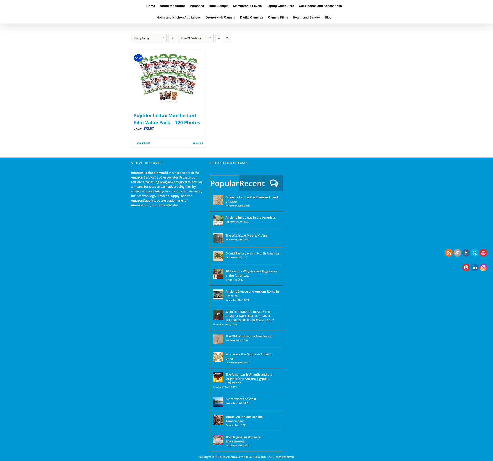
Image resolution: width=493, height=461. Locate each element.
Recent (252, 183)
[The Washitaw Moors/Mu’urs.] (218, 238)
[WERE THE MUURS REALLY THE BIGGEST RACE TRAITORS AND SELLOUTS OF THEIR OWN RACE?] (218, 315)
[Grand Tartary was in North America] (218, 256)
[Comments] (274, 183)
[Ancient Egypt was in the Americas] (218, 220)
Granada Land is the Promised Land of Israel (252, 199)
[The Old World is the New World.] (218, 339)
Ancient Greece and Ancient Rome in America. (252, 293)
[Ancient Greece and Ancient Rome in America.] (218, 294)
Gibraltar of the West (241, 399)
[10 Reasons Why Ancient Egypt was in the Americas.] (218, 274)
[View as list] (227, 38)
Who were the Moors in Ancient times (249, 356)
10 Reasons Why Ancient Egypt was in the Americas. (251, 273)
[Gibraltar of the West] (218, 402)
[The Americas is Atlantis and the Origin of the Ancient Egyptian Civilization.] (218, 377)
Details (199, 142)
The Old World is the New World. (249, 336)
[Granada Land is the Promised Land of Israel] (218, 200)
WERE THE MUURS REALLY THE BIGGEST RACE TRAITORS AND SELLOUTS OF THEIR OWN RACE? (250, 316)
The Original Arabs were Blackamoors (243, 439)
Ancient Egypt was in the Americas (251, 217)
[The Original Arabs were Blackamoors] (218, 440)
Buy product (143, 142)
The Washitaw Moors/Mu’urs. (247, 235)
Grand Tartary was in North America (252, 253)
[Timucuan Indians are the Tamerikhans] (218, 420)
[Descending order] (172, 38)
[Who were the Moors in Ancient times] (218, 357)
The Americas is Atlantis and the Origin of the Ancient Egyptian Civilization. (249, 378)
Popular (224, 183)
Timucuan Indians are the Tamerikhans (244, 419)
